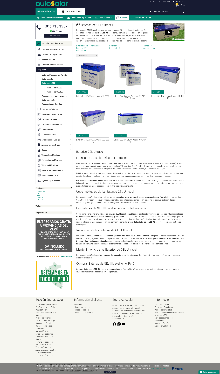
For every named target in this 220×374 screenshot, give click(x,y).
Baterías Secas (115, 46)
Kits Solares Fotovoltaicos (52, 18)
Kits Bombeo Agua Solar (81, 18)
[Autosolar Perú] (52, 6)
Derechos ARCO (161, 315)
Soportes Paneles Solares (52, 65)
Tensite (40, 197)
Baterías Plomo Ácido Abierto (54, 75)
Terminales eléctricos (51, 155)
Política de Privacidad (163, 310)
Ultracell (40, 200)
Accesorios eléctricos (51, 145)
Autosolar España (162, 323)
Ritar (38, 195)
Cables (44, 150)
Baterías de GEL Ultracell (97, 25)
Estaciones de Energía (51, 140)
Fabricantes (159, 321)
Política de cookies (81, 310)
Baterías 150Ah (82, 51)
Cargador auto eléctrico (52, 125)
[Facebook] (114, 325)
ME (38, 193)
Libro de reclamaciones (164, 318)
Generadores (47, 130)
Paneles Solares (106, 18)
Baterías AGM (47, 79)
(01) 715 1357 (56, 26)
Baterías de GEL (48, 83)
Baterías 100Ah (148, 48)
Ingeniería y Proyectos (51, 181)
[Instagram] (119, 325)
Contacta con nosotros (83, 313)
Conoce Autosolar (162, 305)
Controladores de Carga (52, 114)
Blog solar (156, 11)
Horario (167, 2)
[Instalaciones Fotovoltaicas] (54, 275)
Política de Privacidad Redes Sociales (169, 313)
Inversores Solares (143, 18)
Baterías (123, 18)
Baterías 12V (81, 48)
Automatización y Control (52, 170)
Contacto (156, 2)
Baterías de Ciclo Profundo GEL (88, 46)
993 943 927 (57, 31)
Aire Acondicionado (50, 175)
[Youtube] (123, 325)
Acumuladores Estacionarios (54, 96)
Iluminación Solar (49, 135)
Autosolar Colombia (163, 326)
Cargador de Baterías (51, 119)
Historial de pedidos (82, 307)
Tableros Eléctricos (50, 165)
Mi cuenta (179, 2)
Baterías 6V (147, 46)
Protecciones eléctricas (52, 160)
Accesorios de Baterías (52, 104)
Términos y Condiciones (164, 307)
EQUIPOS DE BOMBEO (74, 11)
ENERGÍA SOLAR (48, 11)
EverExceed (41, 191)
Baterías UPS (114, 48)
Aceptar (110, 372)
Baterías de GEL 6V (54, 88)
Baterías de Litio (49, 100)
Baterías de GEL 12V (54, 92)
